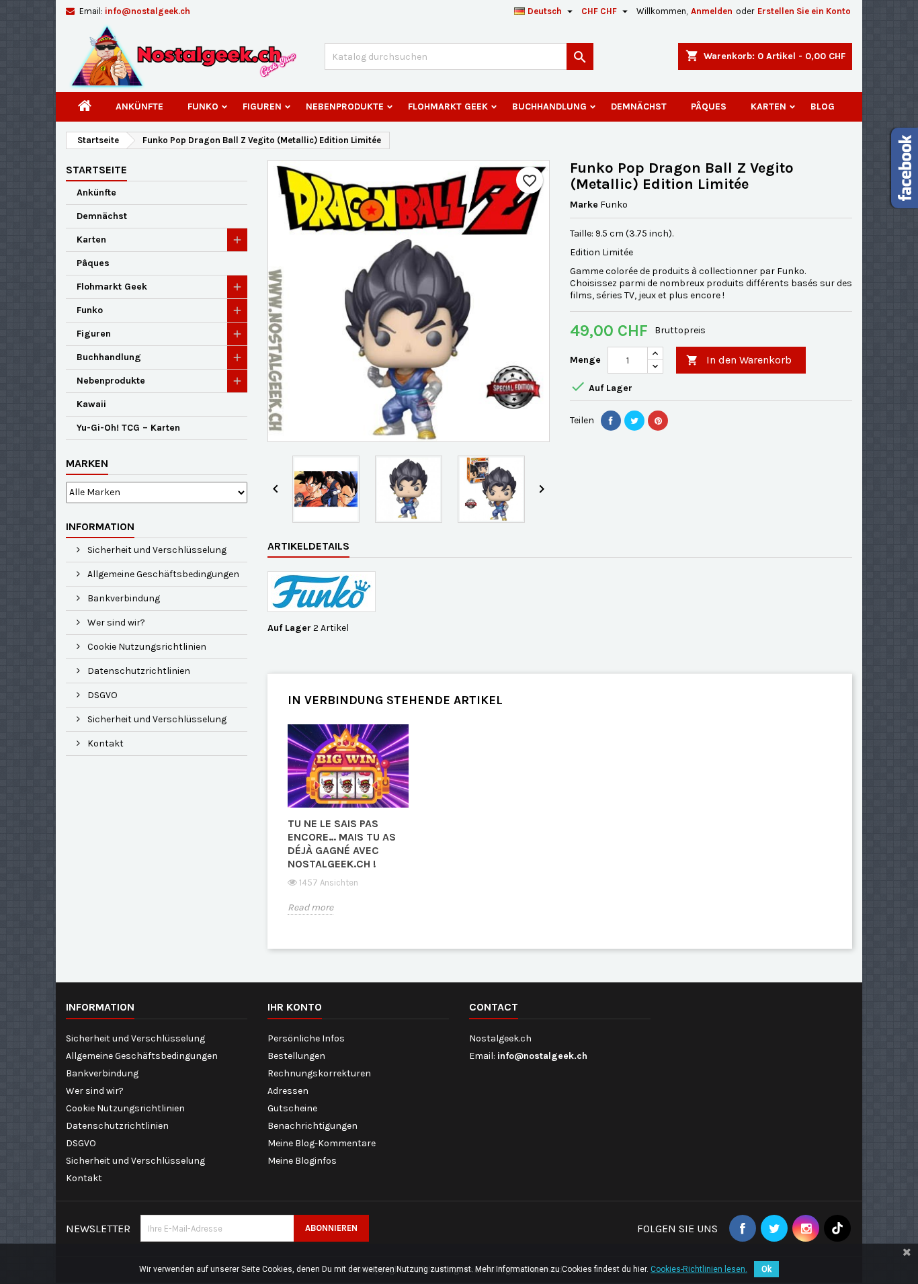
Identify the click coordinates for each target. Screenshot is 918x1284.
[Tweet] (634, 421)
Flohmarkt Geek (448, 106)
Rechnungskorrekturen (319, 1073)
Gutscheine (292, 1108)
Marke (584, 204)
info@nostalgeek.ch (147, 11)
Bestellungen (296, 1056)
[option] (348, 830)
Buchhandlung (549, 106)
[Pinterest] (658, 421)
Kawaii (91, 404)
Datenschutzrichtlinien (137, 671)
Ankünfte (139, 106)
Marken (87, 463)
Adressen (287, 1091)
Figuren (262, 106)
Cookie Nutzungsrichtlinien (145, 646)
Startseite (96, 169)
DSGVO (101, 695)
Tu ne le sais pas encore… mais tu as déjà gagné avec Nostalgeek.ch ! (342, 843)
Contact (493, 1006)
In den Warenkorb (739, 359)
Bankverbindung (122, 598)
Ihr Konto (294, 1006)
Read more (310, 907)
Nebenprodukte (345, 106)
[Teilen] (611, 421)
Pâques (708, 106)
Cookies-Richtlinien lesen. (699, 1269)
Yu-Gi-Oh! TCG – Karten (128, 427)
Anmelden (712, 11)
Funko (202, 106)
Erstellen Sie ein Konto (804, 11)
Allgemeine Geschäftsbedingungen (162, 574)
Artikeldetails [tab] (308, 546)
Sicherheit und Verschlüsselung (155, 550)
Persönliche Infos (306, 1038)
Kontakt (104, 743)
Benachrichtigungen (312, 1125)
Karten (768, 106)
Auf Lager (289, 628)
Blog (822, 106)
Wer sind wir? (115, 622)
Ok (766, 1269)
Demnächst (639, 106)
